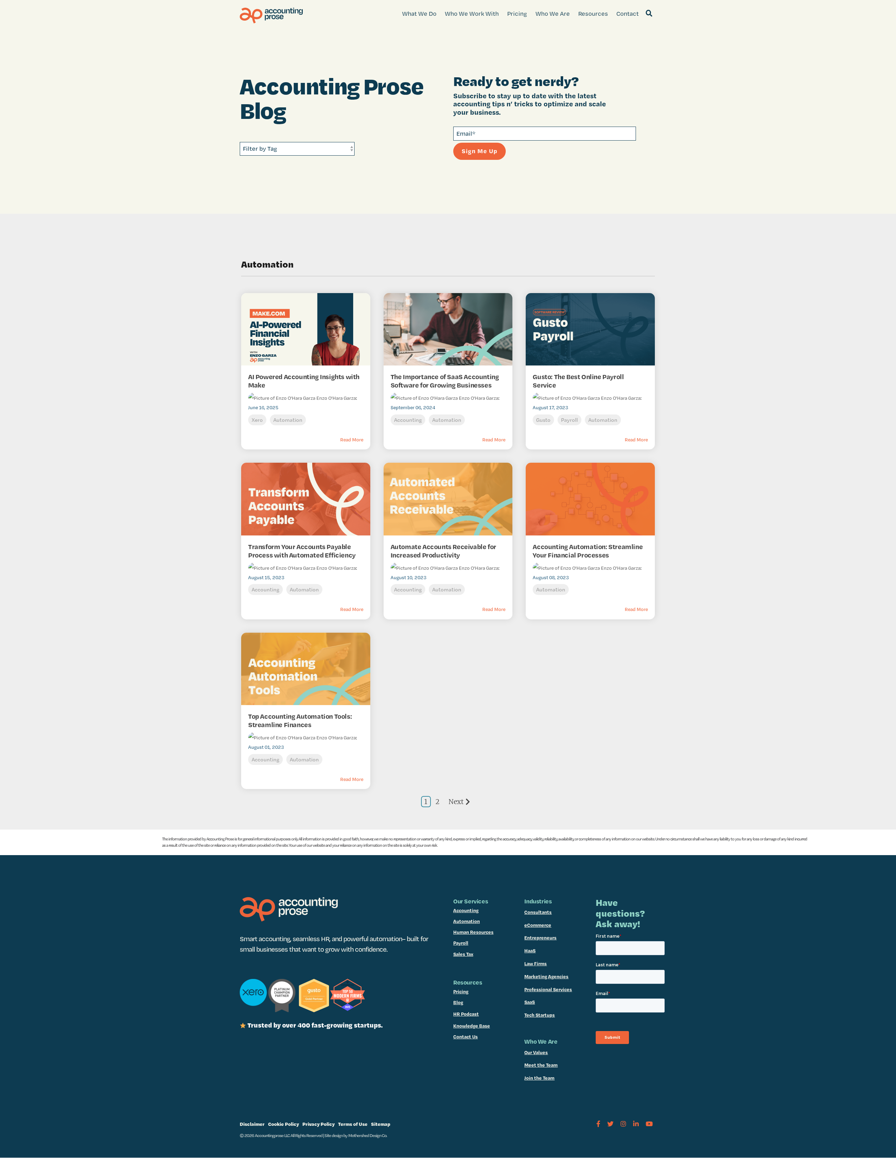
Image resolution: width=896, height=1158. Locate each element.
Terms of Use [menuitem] (353, 1124)
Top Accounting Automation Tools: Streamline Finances (300, 720)
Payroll (569, 420)
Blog (458, 1002)
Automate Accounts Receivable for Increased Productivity (443, 551)
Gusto (543, 420)
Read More (351, 439)
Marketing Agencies (546, 976)
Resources (593, 13)
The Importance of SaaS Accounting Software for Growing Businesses (445, 381)
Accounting (408, 420)
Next (456, 801)
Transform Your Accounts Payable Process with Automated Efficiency (302, 551)
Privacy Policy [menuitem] (318, 1124)
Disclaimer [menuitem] (252, 1124)
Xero (257, 420)
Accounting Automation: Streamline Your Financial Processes (588, 551)
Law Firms (535, 963)
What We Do (419, 13)
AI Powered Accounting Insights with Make (303, 381)
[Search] (648, 14)
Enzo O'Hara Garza (335, 398)
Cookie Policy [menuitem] (283, 1124)
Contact (627, 13)
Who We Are (553, 13)
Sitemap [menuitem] (380, 1124)
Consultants (538, 912)
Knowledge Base (471, 1026)
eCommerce (537, 925)
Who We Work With (472, 13)
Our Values (536, 1052)
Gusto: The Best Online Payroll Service (578, 381)
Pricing (517, 13)
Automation (287, 420)
